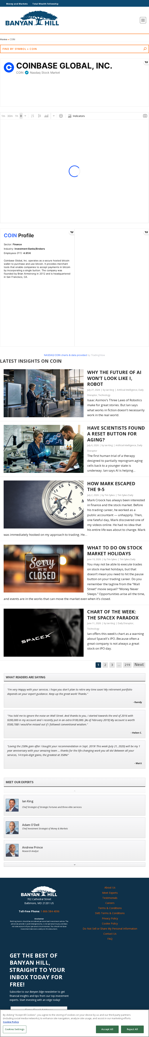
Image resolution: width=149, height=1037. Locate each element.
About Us (109, 887)
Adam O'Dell (30, 825)
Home (3, 39)
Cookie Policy (110, 923)
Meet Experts (110, 892)
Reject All (132, 1029)
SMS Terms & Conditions (110, 913)
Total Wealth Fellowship (45, 3)
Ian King (27, 801)
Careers (109, 903)
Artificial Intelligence (127, 389)
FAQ (109, 938)
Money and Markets (17, 3)
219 (127, 665)
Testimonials (109, 898)
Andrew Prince (32, 847)
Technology (104, 395)
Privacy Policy (110, 918)
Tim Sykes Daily (125, 495)
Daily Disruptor (125, 623)
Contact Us (109, 933)
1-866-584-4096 (50, 911)
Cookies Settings (14, 1029)
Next (139, 664)
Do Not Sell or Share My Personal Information (110, 928)
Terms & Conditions (110, 908)
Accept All (107, 1029)
